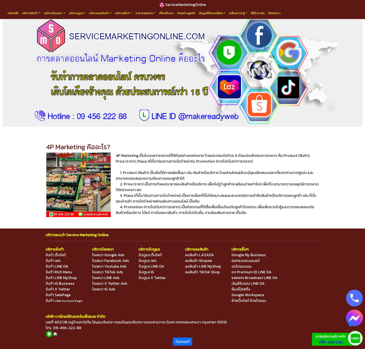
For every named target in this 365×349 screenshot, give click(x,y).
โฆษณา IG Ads (103, 289)
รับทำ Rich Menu (59, 272)
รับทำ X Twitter (58, 289)
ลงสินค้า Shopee (198, 260)
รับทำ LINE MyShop (61, 278)
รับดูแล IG (146, 272)
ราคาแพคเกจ (144, 13)
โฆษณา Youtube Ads (109, 266)
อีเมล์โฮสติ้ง (241, 289)
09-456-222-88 (67, 328)
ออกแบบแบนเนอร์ (246, 260)
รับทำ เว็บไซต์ (56, 255)
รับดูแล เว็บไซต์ (150, 255)
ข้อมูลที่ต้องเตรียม (211, 13)
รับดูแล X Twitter (152, 278)
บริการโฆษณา (53, 13)
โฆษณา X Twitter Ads (109, 283)
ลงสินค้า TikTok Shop (202, 272)
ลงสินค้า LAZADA (199, 255)
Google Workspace (248, 295)
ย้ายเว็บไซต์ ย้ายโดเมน (249, 300)
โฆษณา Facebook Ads (110, 260)
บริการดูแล (76, 13)
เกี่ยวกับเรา (166, 13)
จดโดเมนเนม (242, 266)
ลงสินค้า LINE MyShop (203, 266)
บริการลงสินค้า (99, 13)
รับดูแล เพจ (148, 260)
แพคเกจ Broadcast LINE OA (255, 278)
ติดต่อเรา (274, 13)
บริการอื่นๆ (122, 13)
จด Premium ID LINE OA (252, 272)
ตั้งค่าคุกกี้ (182, 341)
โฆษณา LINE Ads (106, 278)
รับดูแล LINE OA (151, 266)
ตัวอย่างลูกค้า (186, 13)
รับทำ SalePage (58, 295)
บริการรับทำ (30, 13)
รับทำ (64, 300)
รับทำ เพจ (53, 260)
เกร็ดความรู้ (237, 13)
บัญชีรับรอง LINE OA (248, 283)
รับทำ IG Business (60, 283)
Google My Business (249, 255)
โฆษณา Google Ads (108, 255)
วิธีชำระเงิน (258, 13)
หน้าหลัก (13, 13)
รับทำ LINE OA (57, 266)
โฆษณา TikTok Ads (107, 272)
